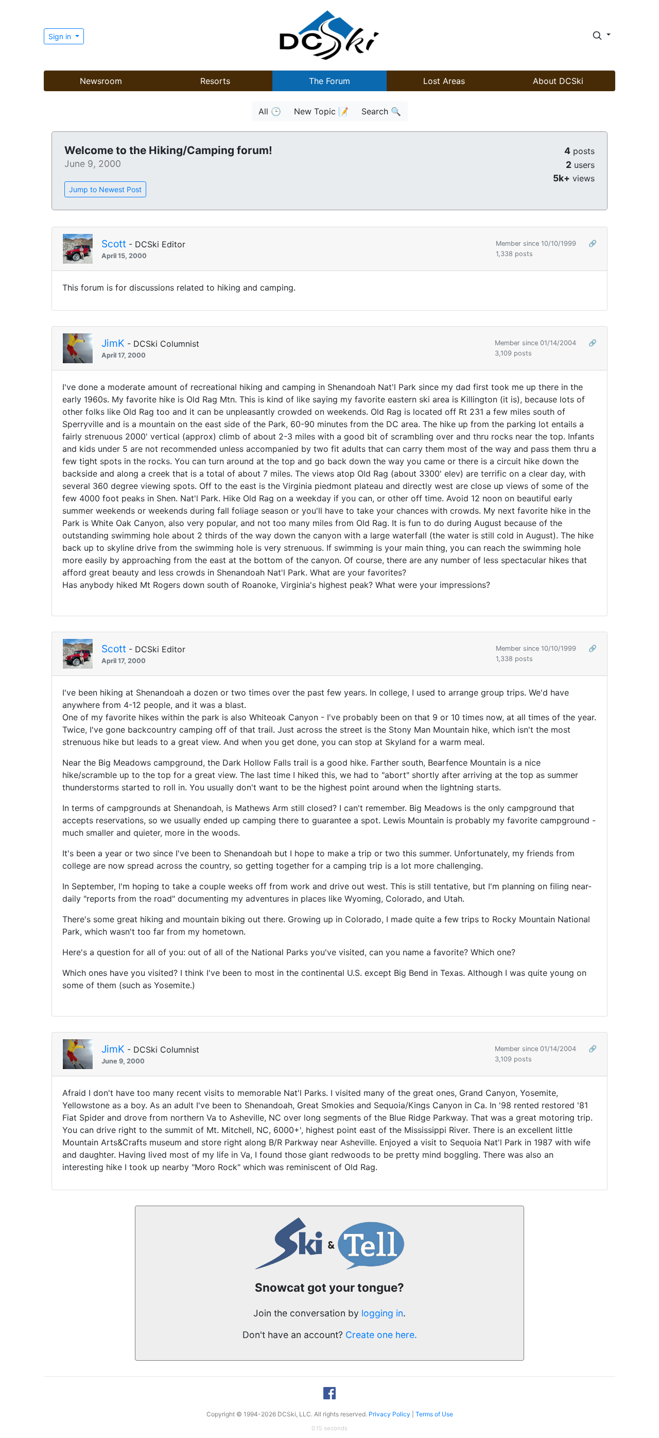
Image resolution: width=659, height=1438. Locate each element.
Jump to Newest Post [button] (105, 189)
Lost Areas (444, 81)
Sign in (60, 36)
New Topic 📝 (321, 111)
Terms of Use (434, 1414)
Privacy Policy (389, 1414)
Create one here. (381, 1334)
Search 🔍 (381, 111)
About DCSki (558, 81)
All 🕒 (269, 111)
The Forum (329, 81)
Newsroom (101, 81)
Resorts (215, 81)
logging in (382, 1313)
